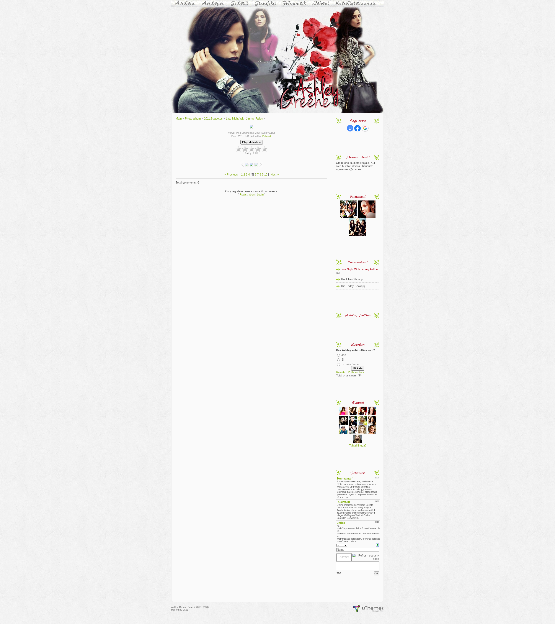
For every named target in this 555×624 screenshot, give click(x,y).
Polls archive (356, 372)
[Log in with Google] (365, 128)
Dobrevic (267, 136)
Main (179, 118)
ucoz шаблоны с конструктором (368, 608)
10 (265, 174)
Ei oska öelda (350, 364)
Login (260, 194)
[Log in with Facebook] (357, 128)
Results (341, 372)
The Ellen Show (350, 279)
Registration (247, 194)
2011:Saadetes (213, 118)
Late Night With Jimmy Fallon (244, 118)
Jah (343, 354)
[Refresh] (377, 545)
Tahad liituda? (357, 445)
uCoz (185, 609)
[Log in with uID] (350, 128)
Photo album (193, 118)
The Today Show (351, 286)
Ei (342, 359)
